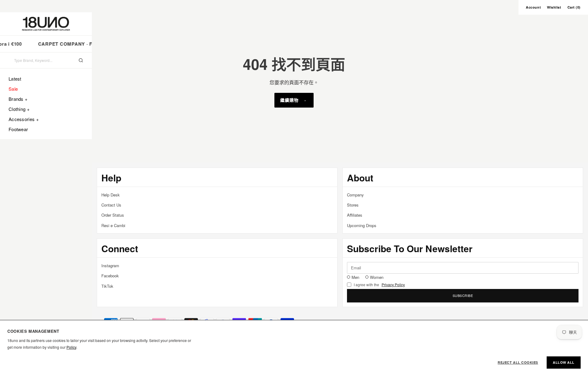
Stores (353, 205)
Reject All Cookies (518, 362)
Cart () (574, 7)
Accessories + (24, 119)
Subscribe (463, 295)
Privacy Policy (393, 284)
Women (376, 277)
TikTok (107, 286)
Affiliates (354, 215)
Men (355, 277)
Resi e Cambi (113, 225)
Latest (15, 78)
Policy (71, 347)
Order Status (112, 215)
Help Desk (110, 195)
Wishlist (554, 7)
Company (355, 195)
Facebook (110, 276)
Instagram (110, 265)
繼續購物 (289, 100)
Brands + (18, 99)
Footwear (18, 129)
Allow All (564, 362)
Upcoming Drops (361, 225)
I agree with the (379, 284)
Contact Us (111, 205)
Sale (13, 88)
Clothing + (19, 109)
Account (533, 7)
